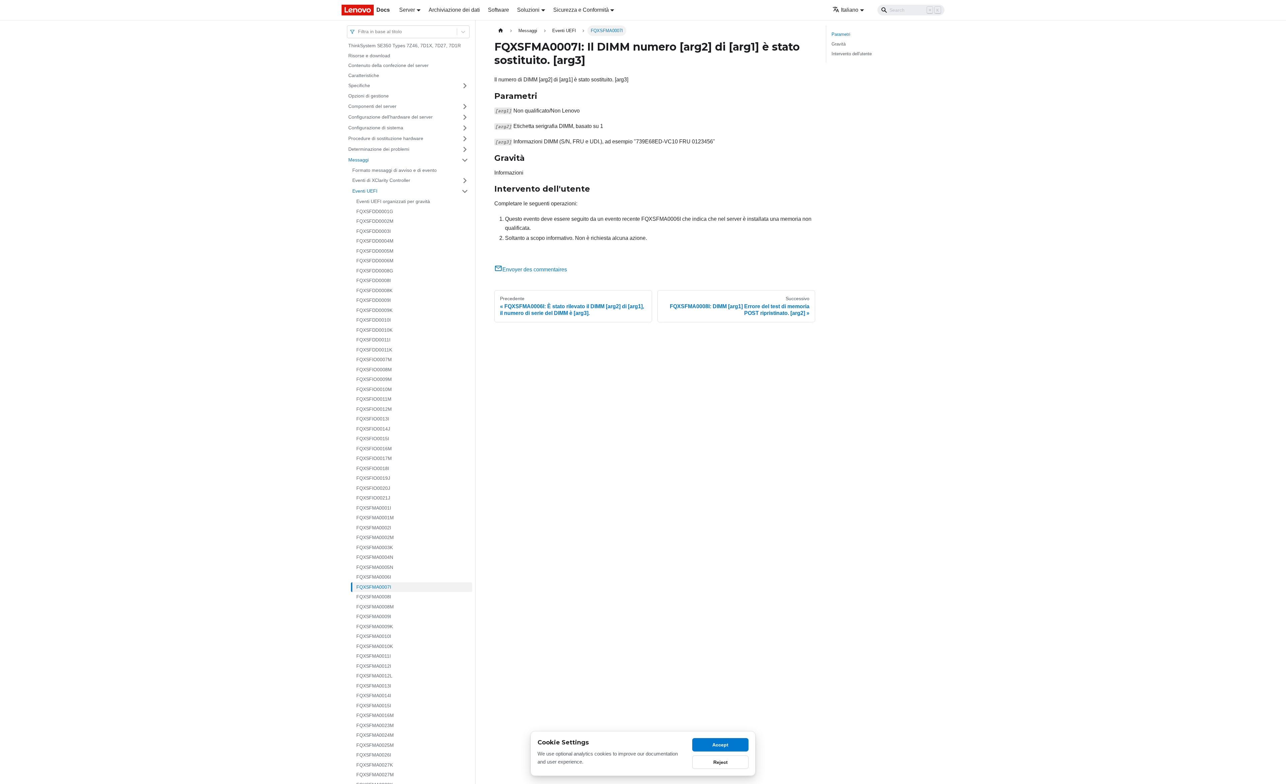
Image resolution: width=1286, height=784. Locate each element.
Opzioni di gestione (368, 96)
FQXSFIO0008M (374, 369)
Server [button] (407, 10)
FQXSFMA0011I (373, 656)
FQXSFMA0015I (373, 705)
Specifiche (359, 85)
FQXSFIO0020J (373, 488)
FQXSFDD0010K (374, 330)
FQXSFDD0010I (373, 320)
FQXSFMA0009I (373, 616)
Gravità (839, 44)
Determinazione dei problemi (378, 149)
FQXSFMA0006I (373, 577)
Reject (720, 762)
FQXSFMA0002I (373, 527)
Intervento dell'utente (852, 53)
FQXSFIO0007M (374, 359)
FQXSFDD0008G (374, 270)
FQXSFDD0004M (375, 241)
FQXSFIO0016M (374, 448)
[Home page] (500, 30)
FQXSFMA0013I (373, 686)
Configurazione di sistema (375, 127)
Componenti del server (372, 106)
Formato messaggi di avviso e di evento (394, 170)
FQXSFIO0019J (373, 478)
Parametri (841, 34)
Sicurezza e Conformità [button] (581, 10)
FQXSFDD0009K (374, 310)
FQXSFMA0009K (374, 626)
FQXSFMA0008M (375, 606)
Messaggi (358, 159)
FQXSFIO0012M (374, 409)
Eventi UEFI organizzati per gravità (393, 201)
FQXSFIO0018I (372, 468)
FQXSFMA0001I (373, 508)
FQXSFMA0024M (375, 735)
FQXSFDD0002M (375, 221)
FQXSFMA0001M (375, 517)
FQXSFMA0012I (373, 666)
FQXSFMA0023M (375, 725)
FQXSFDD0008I (373, 280)
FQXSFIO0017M (374, 458)
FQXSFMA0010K (374, 646)
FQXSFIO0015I (372, 438)
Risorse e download (369, 55)
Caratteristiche (363, 75)
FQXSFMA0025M (375, 745)
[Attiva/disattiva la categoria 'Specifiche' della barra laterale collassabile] (464, 85)
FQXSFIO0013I (372, 418)
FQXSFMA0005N (374, 567)
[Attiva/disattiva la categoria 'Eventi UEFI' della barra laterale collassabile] (464, 191)
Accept (720, 744)
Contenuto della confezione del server (388, 65)
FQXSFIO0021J (373, 498)
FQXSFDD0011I (373, 339)
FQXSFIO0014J (373, 429)
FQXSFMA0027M (375, 774)
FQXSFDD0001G (374, 211)
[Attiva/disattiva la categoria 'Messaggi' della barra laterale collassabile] (464, 160)
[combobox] (358, 32)
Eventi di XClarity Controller (381, 180)
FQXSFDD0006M (375, 260)
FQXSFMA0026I (373, 755)
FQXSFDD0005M (375, 251)
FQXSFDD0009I (373, 300)
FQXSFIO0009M (374, 379)
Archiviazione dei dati (454, 10)
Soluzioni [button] (528, 10)
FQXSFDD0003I (373, 231)
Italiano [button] (849, 10)
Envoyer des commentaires (534, 269)
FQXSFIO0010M (374, 389)
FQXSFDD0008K (374, 290)
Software (498, 10)
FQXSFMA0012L (374, 675)
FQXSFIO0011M (373, 399)
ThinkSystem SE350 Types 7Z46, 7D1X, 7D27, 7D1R (404, 45)
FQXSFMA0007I (373, 587)
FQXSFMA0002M (375, 537)
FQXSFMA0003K (374, 547)
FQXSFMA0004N (374, 557)
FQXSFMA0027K (374, 765)
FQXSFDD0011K (374, 349)
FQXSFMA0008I (373, 596)
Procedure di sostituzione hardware (385, 138)
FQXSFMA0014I (373, 695)
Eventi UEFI (364, 191)
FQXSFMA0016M (375, 715)
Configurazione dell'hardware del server (390, 117)
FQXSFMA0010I (373, 636)
